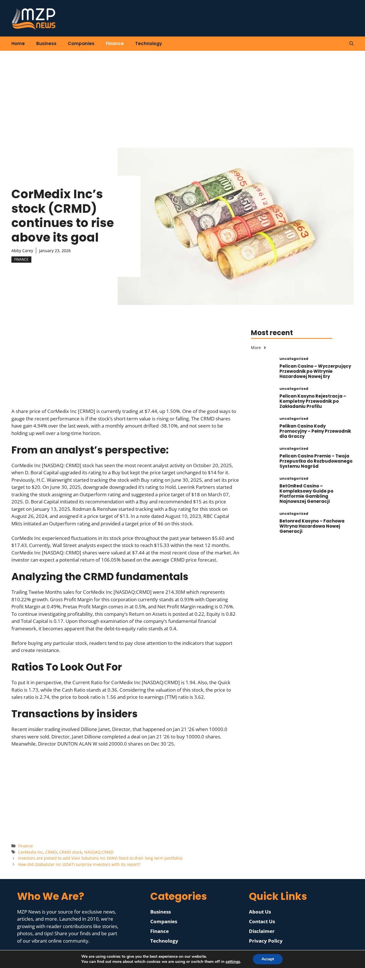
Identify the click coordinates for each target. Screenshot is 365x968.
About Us (260, 911)
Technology (148, 43)
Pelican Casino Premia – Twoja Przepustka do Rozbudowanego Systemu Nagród (315, 461)
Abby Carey (22, 250)
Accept (267, 959)
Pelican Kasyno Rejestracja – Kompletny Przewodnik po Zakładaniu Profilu (312, 401)
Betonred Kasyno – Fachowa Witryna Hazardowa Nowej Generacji (311, 526)
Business (46, 43)
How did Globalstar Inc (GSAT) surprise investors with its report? (79, 864)
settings (233, 961)
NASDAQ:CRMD (98, 852)
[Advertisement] (182, 93)
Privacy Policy (266, 940)
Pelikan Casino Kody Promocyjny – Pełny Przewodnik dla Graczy (315, 431)
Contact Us (262, 921)
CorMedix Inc (30, 852)
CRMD (51, 852)
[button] (351, 44)
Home (18, 43)
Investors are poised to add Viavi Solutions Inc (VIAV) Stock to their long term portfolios (100, 858)
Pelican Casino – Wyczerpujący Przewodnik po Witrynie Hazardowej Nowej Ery (315, 371)
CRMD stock (70, 852)
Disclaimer (262, 931)
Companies (81, 43)
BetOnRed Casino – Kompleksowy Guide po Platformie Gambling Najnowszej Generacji (306, 493)
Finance (115, 43)
